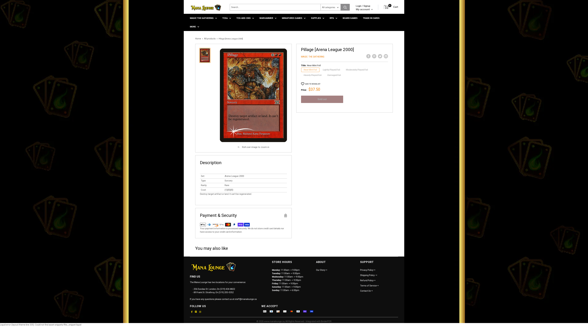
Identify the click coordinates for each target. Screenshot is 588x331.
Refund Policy (366, 280)
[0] (386, 7)
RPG (332, 18)
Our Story (320, 270)
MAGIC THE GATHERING (202, 18)
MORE (193, 26)
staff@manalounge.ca (246, 299)
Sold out (322, 99)
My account (363, 9)
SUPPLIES (316, 18)
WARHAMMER (266, 18)
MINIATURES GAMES (292, 18)
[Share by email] (386, 56)
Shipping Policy (367, 275)
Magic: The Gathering (312, 56)
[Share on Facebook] (368, 56)
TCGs (225, 18)
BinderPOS (326, 321)
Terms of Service (368, 285)
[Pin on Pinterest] (374, 56)
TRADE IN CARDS (371, 18)
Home (198, 38)
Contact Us (365, 291)
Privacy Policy (366, 270)
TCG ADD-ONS (243, 18)
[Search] (345, 7)
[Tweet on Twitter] (380, 56)
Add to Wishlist (312, 84)
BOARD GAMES (350, 18)
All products (210, 38)
